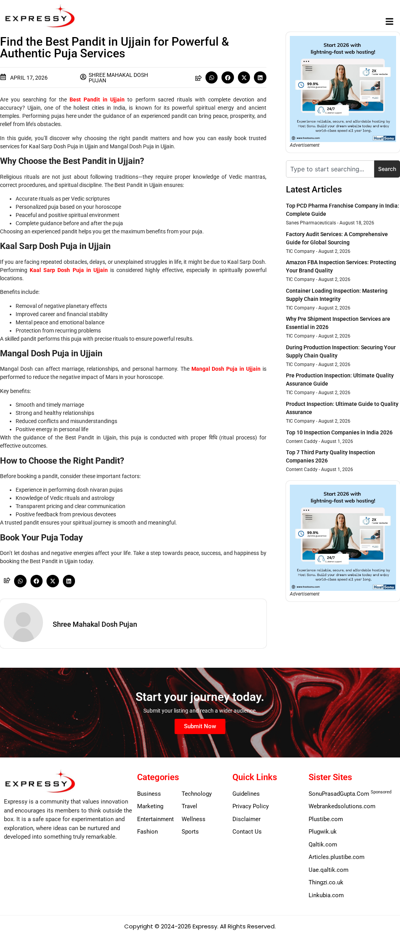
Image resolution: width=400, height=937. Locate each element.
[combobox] (330, 169)
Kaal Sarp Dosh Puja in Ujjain (70, 270)
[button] (389, 21)
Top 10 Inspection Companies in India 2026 (339, 432)
